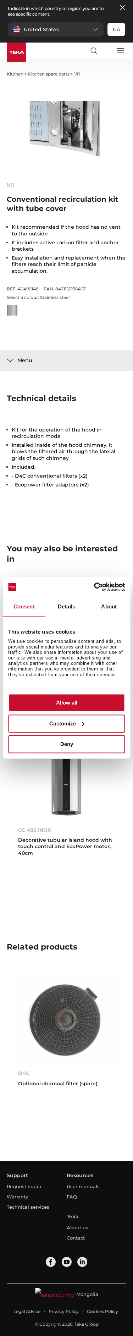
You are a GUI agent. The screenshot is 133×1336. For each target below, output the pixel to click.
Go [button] (116, 29)
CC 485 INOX (34, 830)
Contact (76, 1238)
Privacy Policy (64, 1311)
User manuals (83, 1186)
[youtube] (66, 1262)
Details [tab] (66, 606)
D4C (23, 1073)
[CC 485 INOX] (67, 775)
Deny (66, 744)
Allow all (66, 703)
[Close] (122, 8)
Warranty (17, 1196)
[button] (56, 29)
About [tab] (109, 606)
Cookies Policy (102, 1311)
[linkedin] (82, 1262)
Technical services (28, 1207)
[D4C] (67, 1019)
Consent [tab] (24, 606)
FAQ (72, 1196)
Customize (62, 723)
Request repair (24, 1186)
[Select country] (107, 51)
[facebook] (50, 1262)
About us (77, 1227)
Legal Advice (26, 1311)
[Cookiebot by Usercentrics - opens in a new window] (95, 586)
